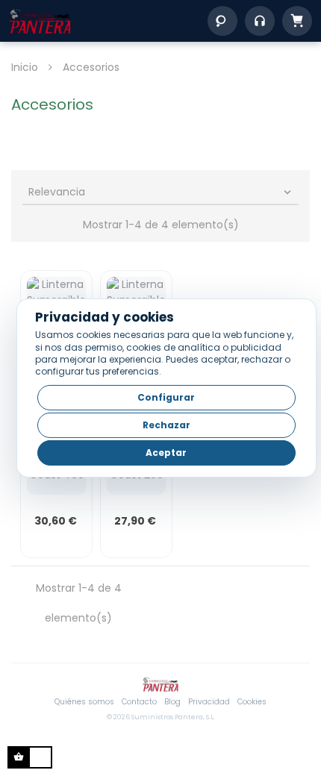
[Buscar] (222, 21)
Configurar (166, 397)
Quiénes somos (84, 701)
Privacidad (209, 701)
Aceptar (166, 452)
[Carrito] (297, 21)
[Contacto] (260, 21)
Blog (172, 701)
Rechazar (166, 425)
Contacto (139, 701)
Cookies (252, 701)
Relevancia (161, 191)
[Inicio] (40, 21)
